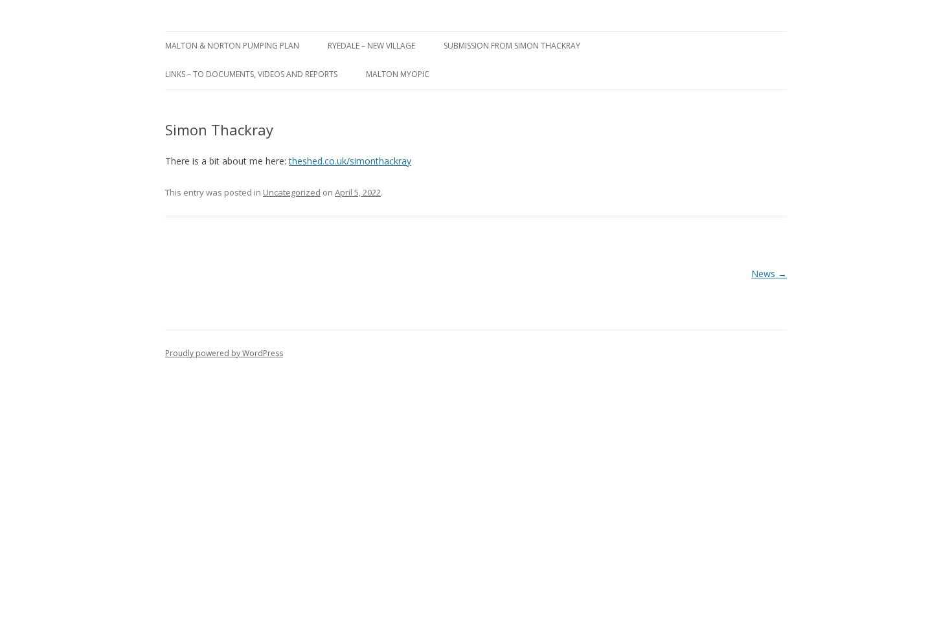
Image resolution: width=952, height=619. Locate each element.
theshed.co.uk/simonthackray (350, 161)
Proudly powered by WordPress (224, 353)
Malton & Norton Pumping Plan (232, 45)
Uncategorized (292, 192)
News (769, 273)
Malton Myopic (397, 74)
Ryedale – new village (371, 45)
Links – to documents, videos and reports (251, 74)
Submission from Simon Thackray (512, 45)
